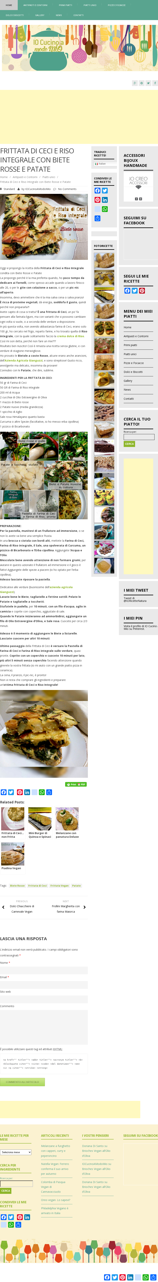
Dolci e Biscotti (15, 15)
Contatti (78, 15)
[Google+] (135, 83)
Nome (5, 962)
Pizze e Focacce (116, 5)
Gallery (39, 15)
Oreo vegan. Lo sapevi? (55, 1200)
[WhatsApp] (104, 210)
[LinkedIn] (104, 201)
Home (9, 5)
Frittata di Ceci (37, 885)
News (59, 15)
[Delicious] (97, 210)
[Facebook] (155, 83)
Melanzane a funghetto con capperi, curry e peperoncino (55, 1150)
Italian (102, 163)
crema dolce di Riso (70, 336)
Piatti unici (90, 5)
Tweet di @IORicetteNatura (135, 599)
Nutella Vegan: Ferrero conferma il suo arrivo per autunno (55, 1168)
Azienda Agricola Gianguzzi (24, 360)
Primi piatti (65, 5)
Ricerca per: (130, 432)
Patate (76, 885)
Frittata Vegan (59, 885)
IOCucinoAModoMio (38, 189)
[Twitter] (148, 83)
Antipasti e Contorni (35, 5)
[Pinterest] (142, 83)
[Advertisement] (79, 117)
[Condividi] (97, 220)
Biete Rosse (17, 885)
